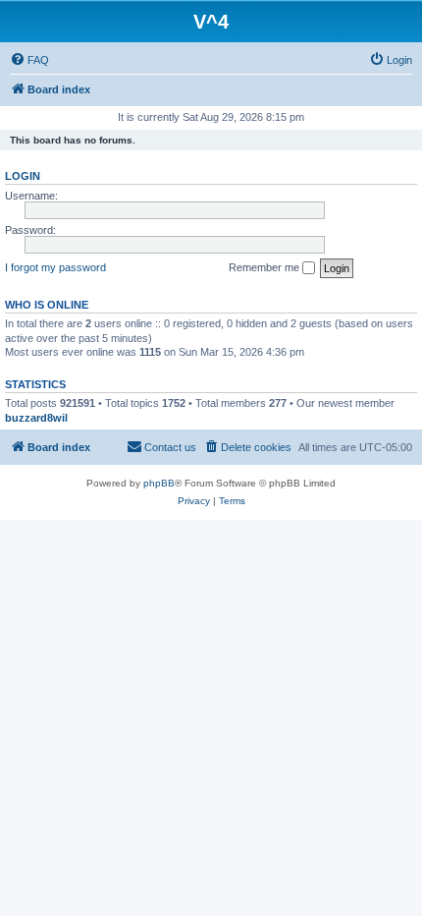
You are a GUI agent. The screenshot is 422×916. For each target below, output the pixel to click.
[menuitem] (29, 60)
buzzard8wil (36, 418)
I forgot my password (55, 267)
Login (22, 176)
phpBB (159, 483)
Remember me (265, 267)
